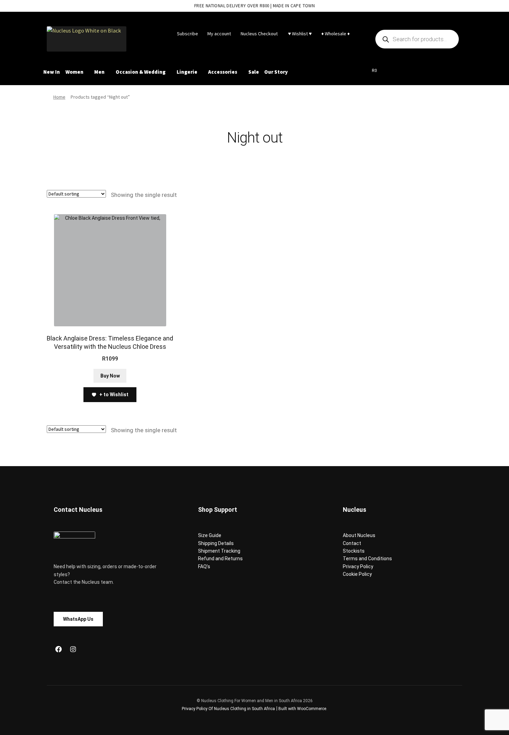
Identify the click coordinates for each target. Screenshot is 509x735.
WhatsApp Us (78, 619)
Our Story (276, 72)
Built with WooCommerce (302, 708)
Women (74, 72)
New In (51, 72)
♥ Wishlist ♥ (299, 33)
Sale (253, 72)
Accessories (222, 72)
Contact (352, 543)
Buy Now (110, 376)
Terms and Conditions (367, 558)
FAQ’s (204, 566)
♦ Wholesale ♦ (335, 33)
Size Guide (209, 535)
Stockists (354, 551)
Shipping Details (216, 543)
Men (99, 72)
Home (59, 97)
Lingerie (187, 72)
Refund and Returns (220, 558)
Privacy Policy (358, 566)
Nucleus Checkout (259, 33)
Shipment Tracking (219, 551)
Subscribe (187, 33)
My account (219, 33)
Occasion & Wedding (141, 72)
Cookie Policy (357, 574)
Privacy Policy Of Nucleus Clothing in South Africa (228, 708)
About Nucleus (359, 535)
